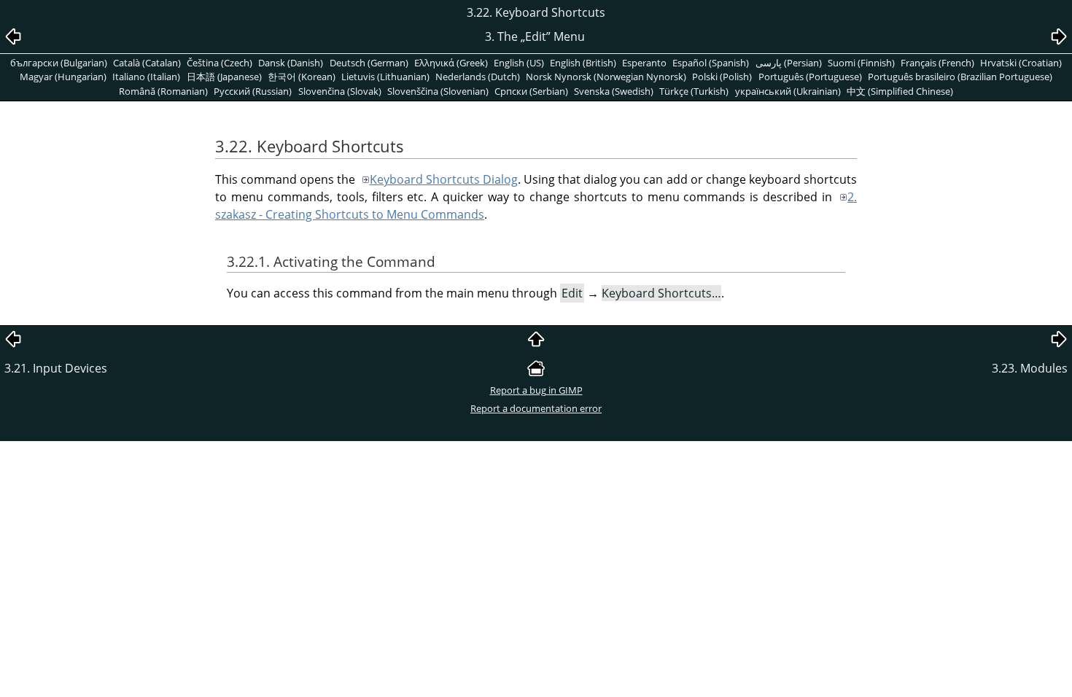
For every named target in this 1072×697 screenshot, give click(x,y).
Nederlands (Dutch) (477, 76)
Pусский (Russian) (253, 91)
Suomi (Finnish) (861, 62)
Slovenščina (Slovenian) (438, 91)
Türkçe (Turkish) (694, 91)
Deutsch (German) (369, 62)
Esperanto (644, 62)
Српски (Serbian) (531, 91)
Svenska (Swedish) (613, 91)
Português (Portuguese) (810, 76)
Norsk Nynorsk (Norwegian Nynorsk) (606, 76)
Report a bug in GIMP (536, 390)
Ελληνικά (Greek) (451, 62)
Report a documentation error (536, 408)
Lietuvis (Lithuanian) (385, 76)
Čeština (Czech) (219, 62)
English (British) (583, 62)
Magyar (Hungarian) (63, 76)
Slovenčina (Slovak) (339, 91)
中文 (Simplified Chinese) (900, 91)
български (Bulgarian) (58, 62)
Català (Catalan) (147, 62)
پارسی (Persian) (789, 62)
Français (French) (937, 62)
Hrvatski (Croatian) (1021, 62)
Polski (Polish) (722, 76)
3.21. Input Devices (55, 368)
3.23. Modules (1030, 368)
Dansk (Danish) (290, 62)
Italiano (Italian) (146, 76)
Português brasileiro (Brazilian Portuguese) (960, 76)
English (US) (519, 62)
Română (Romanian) (163, 91)
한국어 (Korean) (301, 76)
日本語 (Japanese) (224, 76)
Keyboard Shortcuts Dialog (444, 179)
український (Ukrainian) (788, 91)
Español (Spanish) (710, 62)
